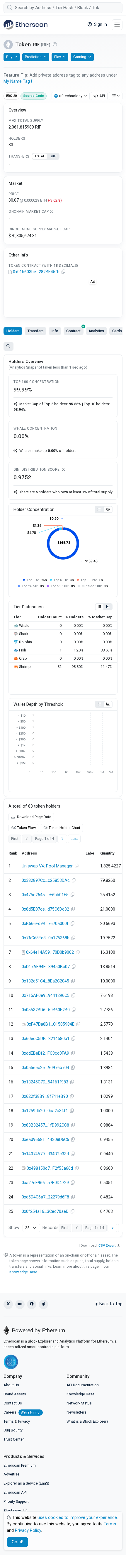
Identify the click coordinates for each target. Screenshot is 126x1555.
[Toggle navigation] (117, 24)
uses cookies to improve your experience (77, 1517)
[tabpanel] (63, 164)
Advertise (11, 1474)
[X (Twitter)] (8, 1304)
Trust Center (14, 1439)
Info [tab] (55, 331)
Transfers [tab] (36, 331)
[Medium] (20, 1304)
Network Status (79, 1403)
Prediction (33, 57)
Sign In (100, 24)
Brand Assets (15, 1394)
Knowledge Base (23, 1272)
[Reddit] (43, 1304)
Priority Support (16, 1501)
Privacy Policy (28, 1530)
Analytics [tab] (96, 331)
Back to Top (110, 1303)
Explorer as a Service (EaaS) (26, 1483)
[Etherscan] (25, 24)
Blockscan (13, 1510)
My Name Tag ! (18, 81)
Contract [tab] (73, 331)
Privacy (24, 1421)
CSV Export (107, 1245)
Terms (9, 1421)
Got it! (17, 1541)
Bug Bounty (13, 1430)
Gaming (79, 57)
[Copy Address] (63, 272)
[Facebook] (31, 1304)
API (102, 96)
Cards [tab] (117, 331)
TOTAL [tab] (40, 156)
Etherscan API (15, 1492)
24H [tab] (54, 156)
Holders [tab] (13, 331)
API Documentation (83, 1385)
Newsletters (76, 1412)
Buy (9, 57)
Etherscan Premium (20, 1465)
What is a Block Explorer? (87, 1421)
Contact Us (13, 1403)
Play (57, 57)
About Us (11, 1385)
